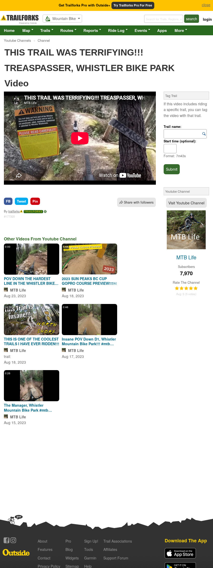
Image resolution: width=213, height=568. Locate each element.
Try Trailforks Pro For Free (133, 5)
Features (45, 549)
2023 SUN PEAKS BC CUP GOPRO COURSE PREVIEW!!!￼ (89, 281)
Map (26, 30)
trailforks (14, 211)
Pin (35, 201)
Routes (66, 30)
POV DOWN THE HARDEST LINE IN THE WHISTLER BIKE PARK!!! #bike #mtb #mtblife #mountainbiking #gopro (29, 281)
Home (9, 30)
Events (141, 30)
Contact (44, 557)
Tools (88, 549)
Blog (69, 549)
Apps (162, 30)
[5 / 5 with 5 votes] (186, 288)
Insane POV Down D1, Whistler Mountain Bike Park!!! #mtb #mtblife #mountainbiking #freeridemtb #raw (89, 341)
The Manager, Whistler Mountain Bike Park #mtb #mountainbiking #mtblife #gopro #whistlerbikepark (26, 407)
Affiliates (110, 549)
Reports (90, 30)
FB (8, 201)
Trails (45, 30)
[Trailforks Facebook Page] (6, 540)
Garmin (90, 557)
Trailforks (33, 211)
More (179, 30)
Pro (68, 541)
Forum (115, 557)
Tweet (21, 201)
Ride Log (116, 30)
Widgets (72, 557)
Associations (117, 541)
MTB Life (18, 290)
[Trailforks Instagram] (13, 540)
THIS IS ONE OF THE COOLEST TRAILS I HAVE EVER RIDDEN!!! (31, 341)
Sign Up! (91, 541)
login (207, 19)
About (42, 541)
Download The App (186, 540)
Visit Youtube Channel (186, 202)
